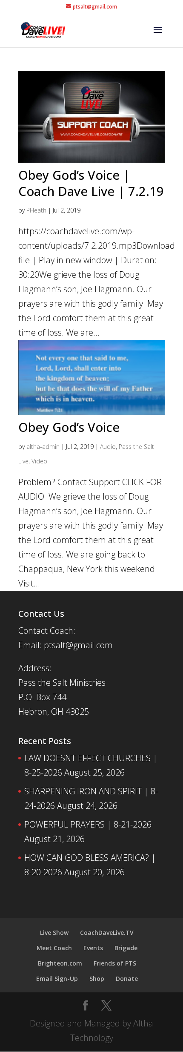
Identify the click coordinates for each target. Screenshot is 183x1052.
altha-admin (43, 447)
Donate (127, 978)
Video (39, 461)
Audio (108, 447)
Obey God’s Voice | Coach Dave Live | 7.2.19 (91, 183)
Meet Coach (54, 948)
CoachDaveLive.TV (107, 932)
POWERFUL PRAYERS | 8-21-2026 (88, 824)
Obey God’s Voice (69, 427)
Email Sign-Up (57, 978)
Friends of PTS (115, 963)
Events (93, 948)
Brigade (125, 948)
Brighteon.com (60, 963)
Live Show (54, 932)
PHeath (36, 210)
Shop (96, 978)
